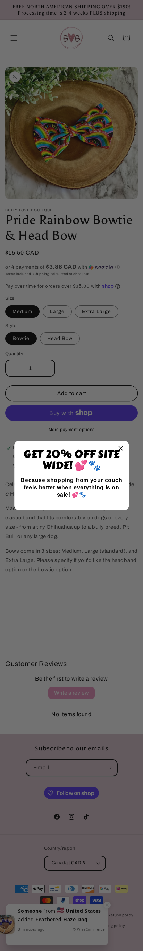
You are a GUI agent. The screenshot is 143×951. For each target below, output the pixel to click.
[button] (121, 448)
